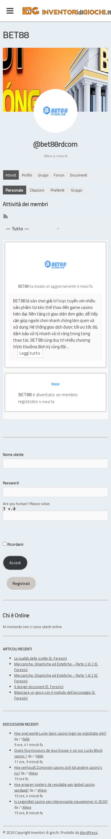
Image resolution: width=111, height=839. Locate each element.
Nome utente (13, 454)
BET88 (23, 286)
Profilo (27, 175)
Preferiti (57, 190)
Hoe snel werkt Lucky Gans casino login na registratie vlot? (60, 733)
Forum (59, 175)
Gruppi (43, 175)
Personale (14, 190)
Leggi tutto (30, 353)
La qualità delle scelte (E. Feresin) (40, 658)
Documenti (78, 175)
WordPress (89, 832)
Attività (10, 175)
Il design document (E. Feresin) (38, 687)
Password (11, 483)
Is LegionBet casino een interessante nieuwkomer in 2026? (61, 801)
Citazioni (37, 190)
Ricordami (15, 544)
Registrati (21, 583)
